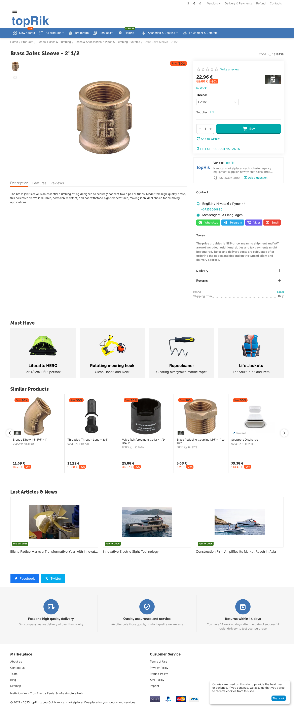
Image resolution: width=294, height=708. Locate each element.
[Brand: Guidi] (273, 79)
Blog (13, 679)
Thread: (201, 95)
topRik (230, 162)
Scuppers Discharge (244, 439)
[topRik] (30, 21)
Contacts (276, 3)
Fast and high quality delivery (51, 619)
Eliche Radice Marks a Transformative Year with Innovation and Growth (54, 551)
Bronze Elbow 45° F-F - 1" (30, 439)
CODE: (263, 54)
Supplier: (202, 112)
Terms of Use (158, 661)
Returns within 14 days (243, 619)
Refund (261, 3)
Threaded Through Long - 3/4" (87, 439)
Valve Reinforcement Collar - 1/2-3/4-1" (143, 441)
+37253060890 (211, 209)
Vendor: (218, 162)
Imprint (154, 685)
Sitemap (15, 685)
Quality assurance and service (147, 619)
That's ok (278, 698)
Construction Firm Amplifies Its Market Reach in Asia (236, 551)
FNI (212, 112)
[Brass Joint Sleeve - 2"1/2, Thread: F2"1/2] (104, 118)
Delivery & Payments (238, 3)
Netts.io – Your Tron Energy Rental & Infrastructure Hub (46, 693)
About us (16, 661)
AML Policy (157, 679)
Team (13, 673)
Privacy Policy (159, 667)
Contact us (17, 667)
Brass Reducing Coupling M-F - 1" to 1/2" (200, 441)
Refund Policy (159, 673)
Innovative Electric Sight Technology (131, 551)
